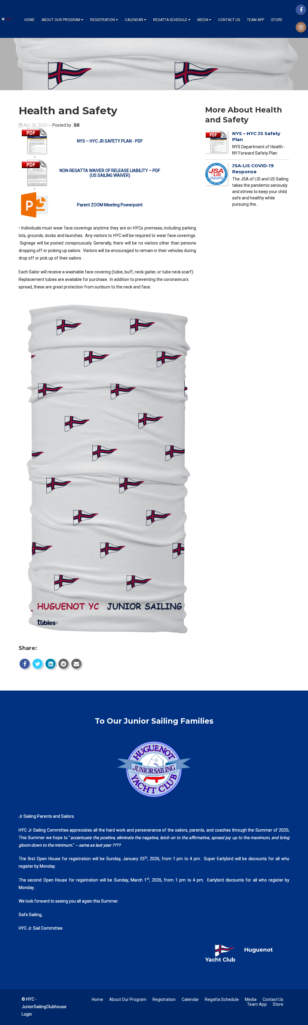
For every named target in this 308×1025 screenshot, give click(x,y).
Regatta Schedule (170, 20)
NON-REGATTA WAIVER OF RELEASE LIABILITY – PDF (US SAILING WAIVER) (110, 173)
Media (202, 20)
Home (29, 20)
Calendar (134, 20)
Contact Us (229, 20)
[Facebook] (301, 10)
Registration (102, 20)
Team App (255, 20)
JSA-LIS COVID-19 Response (253, 168)
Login (27, 1014)
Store (276, 20)
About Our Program (61, 20)
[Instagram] (301, 27)
